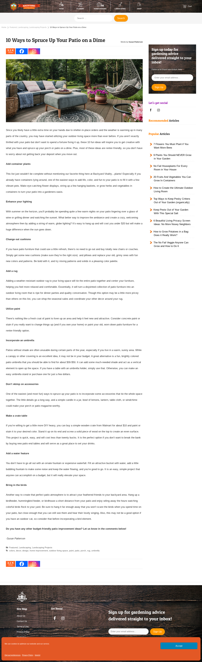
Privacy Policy (27, 655)
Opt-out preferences (13, 655)
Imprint (37, 655)
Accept (179, 646)
